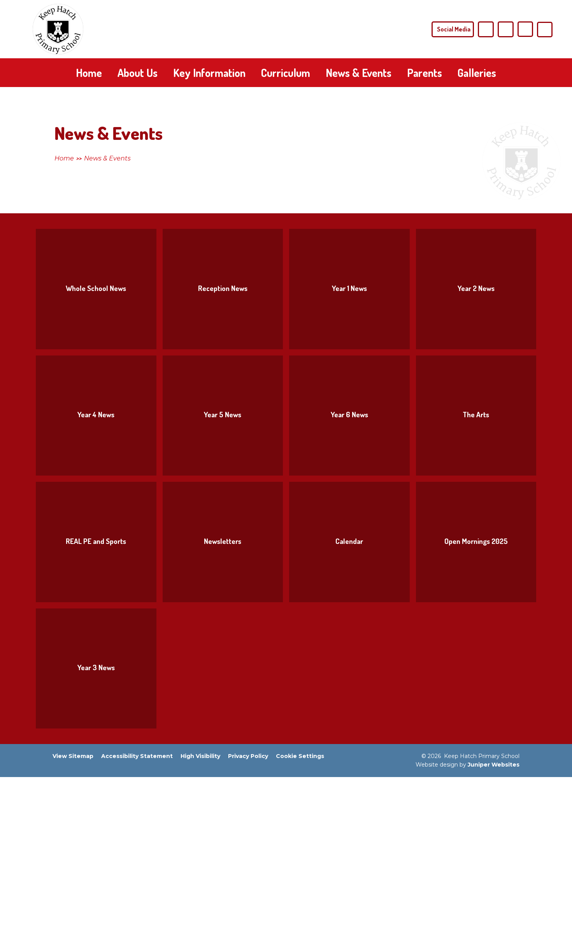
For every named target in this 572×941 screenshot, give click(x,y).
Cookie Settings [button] (300, 756)
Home (64, 158)
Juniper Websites (493, 764)
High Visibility (200, 756)
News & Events (107, 158)
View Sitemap (73, 756)
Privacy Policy (248, 756)
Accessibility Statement (137, 756)
